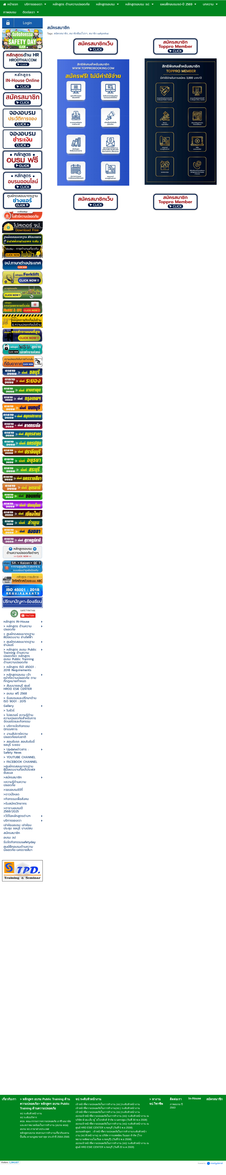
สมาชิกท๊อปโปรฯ (78, 33)
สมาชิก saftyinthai (99, 33)
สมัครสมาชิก (61, 33)
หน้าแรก (51, 20)
